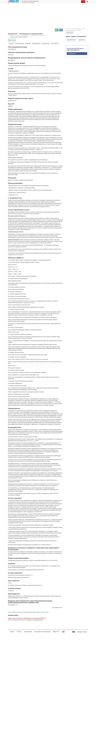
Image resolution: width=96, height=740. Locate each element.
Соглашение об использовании (28, 2)
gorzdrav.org (82, 40)
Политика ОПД (28, 631)
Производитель (54, 43)
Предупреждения (36, 43)
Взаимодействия (45, 43)
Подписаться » (72, 53)
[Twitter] (59, 31)
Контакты (19, 631)
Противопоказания (19, 43)
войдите (28, 620)
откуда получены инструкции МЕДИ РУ (19, 37)
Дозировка (28, 43)
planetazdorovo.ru (71, 40)
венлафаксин (70, 32)
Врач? (83, 1)
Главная (12, 631)
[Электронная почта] (56, 31)
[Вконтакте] (61, 31)
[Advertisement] (48, 17)
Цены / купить (12, 40)
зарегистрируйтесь (38, 620)
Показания (11, 43)
